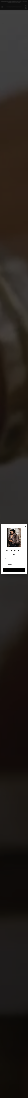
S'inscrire (14, 570)
